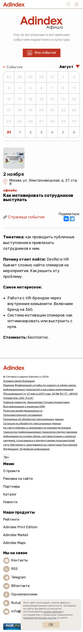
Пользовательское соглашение (22, 414)
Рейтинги (11, 519)
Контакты (19, 560)
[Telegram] (72, 218)
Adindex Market (15, 535)
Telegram (18, 577)
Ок (51, 625)
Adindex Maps (14, 543)
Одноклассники (24, 594)
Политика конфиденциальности (23, 410)
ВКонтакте (20, 586)
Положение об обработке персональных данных (33, 419)
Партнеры (11, 486)
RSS (14, 569)
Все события (45, 53)
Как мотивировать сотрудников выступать (38, 197)
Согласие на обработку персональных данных (32, 423)
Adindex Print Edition (20, 527)
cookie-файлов (52, 611)
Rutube (17, 603)
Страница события (26, 216)
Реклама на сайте (18, 479)
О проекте (11, 471)
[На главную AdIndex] (41, 368)
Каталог (10, 494)
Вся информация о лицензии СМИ (24, 406)
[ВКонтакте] (66, 218)
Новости (10, 502)
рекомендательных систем (39, 617)
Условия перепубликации (19, 380)
